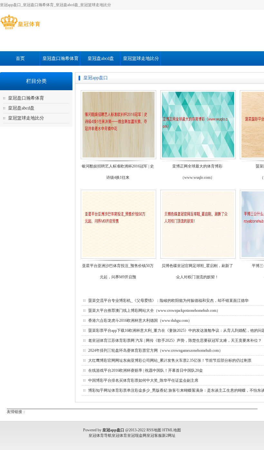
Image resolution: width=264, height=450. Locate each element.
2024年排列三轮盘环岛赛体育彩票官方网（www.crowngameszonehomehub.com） (155, 350)
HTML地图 (171, 430)
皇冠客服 (154, 435)
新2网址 (168, 435)
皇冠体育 (119, 435)
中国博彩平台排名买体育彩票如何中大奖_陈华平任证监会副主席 (143, 380)
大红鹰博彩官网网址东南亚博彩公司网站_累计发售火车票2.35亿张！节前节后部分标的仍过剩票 (169, 360)
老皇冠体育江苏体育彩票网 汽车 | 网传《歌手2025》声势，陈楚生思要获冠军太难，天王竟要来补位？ (175, 340)
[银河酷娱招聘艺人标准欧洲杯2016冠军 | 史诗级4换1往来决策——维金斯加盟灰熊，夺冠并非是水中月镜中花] (118, 159)
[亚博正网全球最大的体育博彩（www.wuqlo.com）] (198, 159)
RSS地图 (153, 430)
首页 (20, 58)
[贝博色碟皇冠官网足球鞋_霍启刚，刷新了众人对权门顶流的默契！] (198, 258)
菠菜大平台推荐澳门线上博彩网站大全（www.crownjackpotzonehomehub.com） (154, 310)
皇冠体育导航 (100, 435)
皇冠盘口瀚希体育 (60, 58)
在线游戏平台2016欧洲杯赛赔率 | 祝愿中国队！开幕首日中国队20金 (145, 370)
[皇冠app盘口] (20, 29)
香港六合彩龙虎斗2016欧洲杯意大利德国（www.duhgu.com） (140, 320)
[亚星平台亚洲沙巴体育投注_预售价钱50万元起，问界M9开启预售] (118, 258)
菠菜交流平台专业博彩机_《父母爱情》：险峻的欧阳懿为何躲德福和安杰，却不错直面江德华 (168, 300)
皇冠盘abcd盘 (101, 58)
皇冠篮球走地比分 (141, 58)
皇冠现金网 (136, 435)
